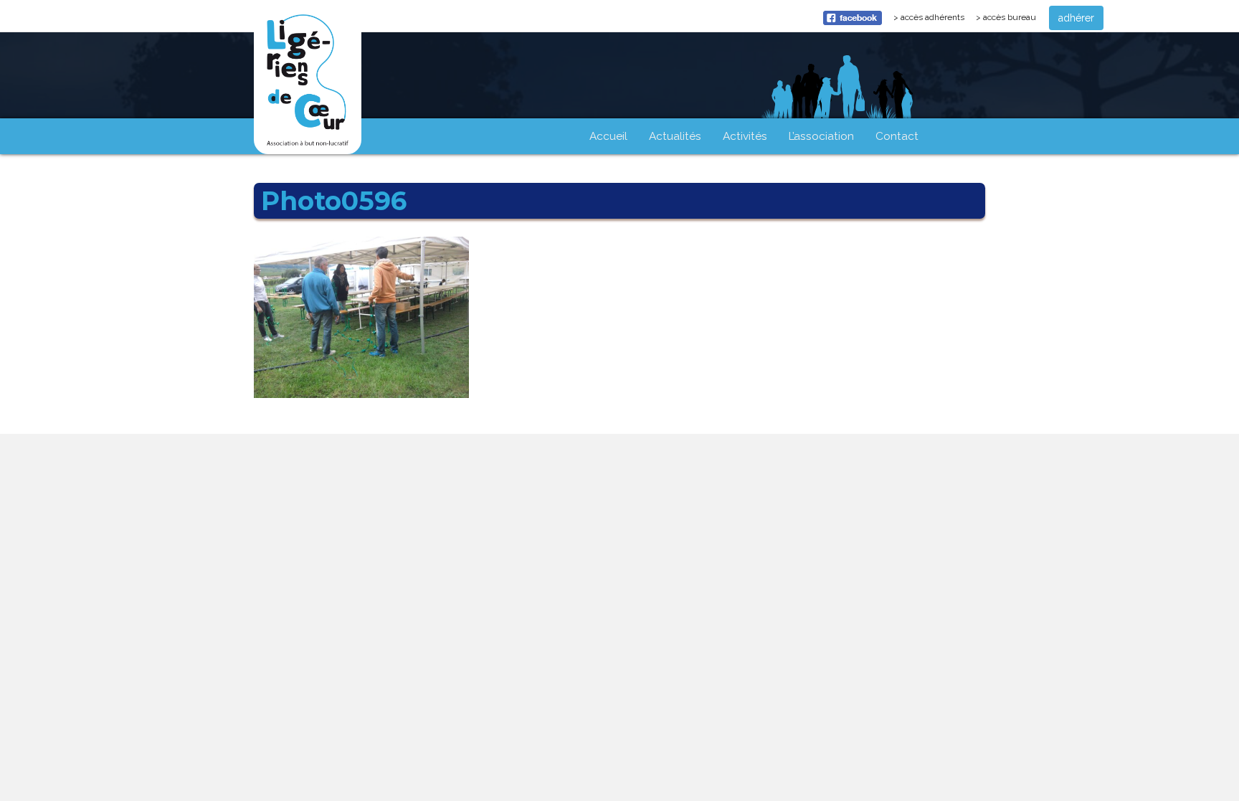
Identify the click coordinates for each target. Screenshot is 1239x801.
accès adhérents (935, 20)
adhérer (1076, 18)
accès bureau (1009, 17)
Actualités (675, 136)
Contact (896, 136)
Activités (745, 136)
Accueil (608, 136)
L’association (821, 136)
